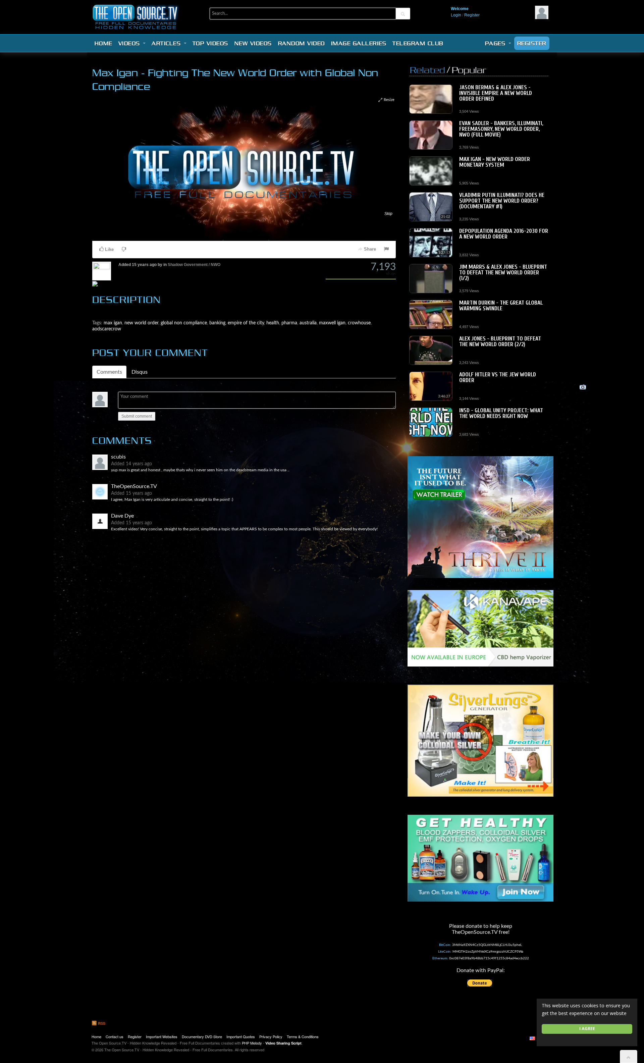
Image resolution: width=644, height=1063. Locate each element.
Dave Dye (122, 394)
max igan (113, 201)
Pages (496, 43)
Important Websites (161, 1036)
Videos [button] (130, 43)
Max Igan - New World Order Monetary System (494, 162)
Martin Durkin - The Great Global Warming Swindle (501, 306)
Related (427, 69)
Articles (167, 43)
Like (109, 127)
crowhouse (359, 201)
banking (217, 201)
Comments (109, 250)
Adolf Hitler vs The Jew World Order (497, 377)
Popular (469, 69)
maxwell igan (332, 201)
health (272, 201)
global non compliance (184, 201)
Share (369, 127)
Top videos (210, 43)
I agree (587, 1028)
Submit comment (136, 294)
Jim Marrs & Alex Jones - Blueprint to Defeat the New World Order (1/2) (503, 272)
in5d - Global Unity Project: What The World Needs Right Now (501, 413)
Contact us (114, 1036)
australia (308, 201)
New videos (253, 43)
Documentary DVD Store (202, 1036)
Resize (388, 100)
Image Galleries (359, 43)
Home (103, 43)
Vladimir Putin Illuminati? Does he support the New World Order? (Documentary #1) (501, 201)
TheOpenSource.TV (134, 364)
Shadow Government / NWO (194, 143)
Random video (301, 43)
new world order (141, 201)
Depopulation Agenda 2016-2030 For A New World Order (503, 234)
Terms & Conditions (303, 1036)
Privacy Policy (270, 1036)
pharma (289, 201)
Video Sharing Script (283, 1043)
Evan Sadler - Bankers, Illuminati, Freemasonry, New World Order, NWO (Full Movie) (501, 129)
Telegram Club (417, 43)
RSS (101, 1023)
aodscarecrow (106, 207)
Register (472, 15)
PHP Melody (252, 1043)
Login (456, 15)
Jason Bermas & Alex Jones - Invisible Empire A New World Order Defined (495, 93)
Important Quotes (240, 1036)
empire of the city (246, 201)
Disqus (139, 250)
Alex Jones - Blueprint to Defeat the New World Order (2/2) (500, 341)
